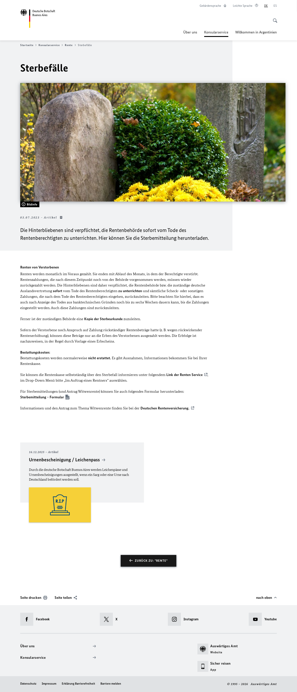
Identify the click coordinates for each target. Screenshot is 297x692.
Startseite (26, 45)
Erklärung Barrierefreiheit (78, 683)
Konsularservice (216, 33)
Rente (69, 45)
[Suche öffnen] (274, 18)
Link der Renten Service (184, 374)
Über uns (190, 32)
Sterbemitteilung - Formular (42, 397)
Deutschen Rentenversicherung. (164, 408)
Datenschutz (28, 683)
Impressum (49, 683)
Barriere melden (110, 683)
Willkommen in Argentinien (256, 32)
